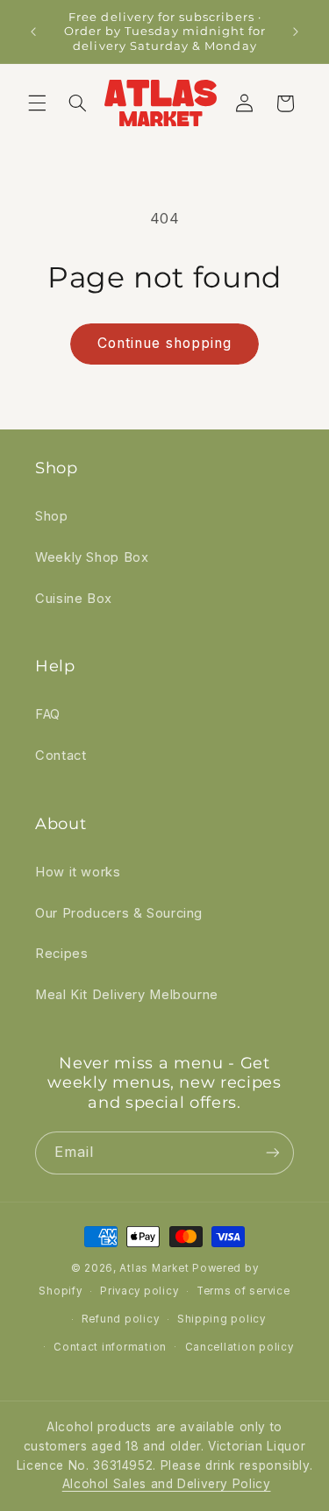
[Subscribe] (273, 1152)
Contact (60, 755)
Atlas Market (155, 1268)
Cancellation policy (239, 1347)
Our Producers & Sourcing (119, 913)
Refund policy (121, 1319)
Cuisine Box (73, 599)
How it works (78, 872)
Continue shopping (164, 343)
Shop (51, 516)
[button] (37, 103)
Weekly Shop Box (91, 557)
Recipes (61, 953)
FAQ (48, 714)
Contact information (110, 1347)
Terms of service (243, 1291)
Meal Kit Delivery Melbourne (126, 995)
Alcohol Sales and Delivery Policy (166, 1484)
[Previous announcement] (33, 31)
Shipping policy (221, 1319)
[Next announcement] (295, 31)
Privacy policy (139, 1291)
